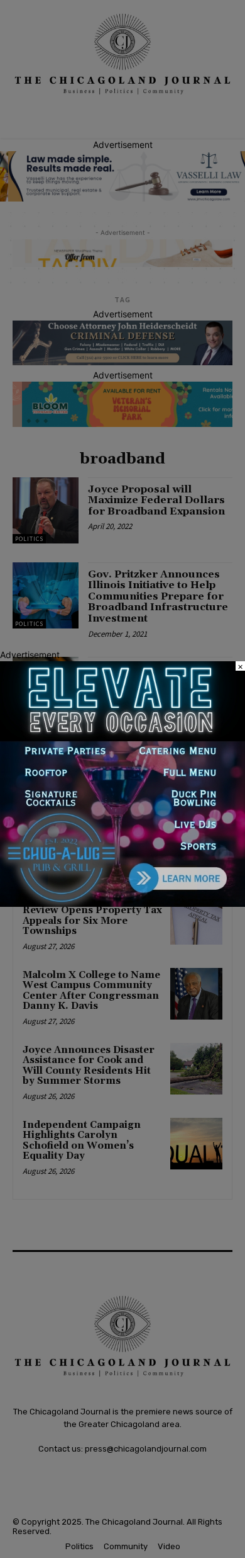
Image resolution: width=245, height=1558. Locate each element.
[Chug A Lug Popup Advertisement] (122, 903)
